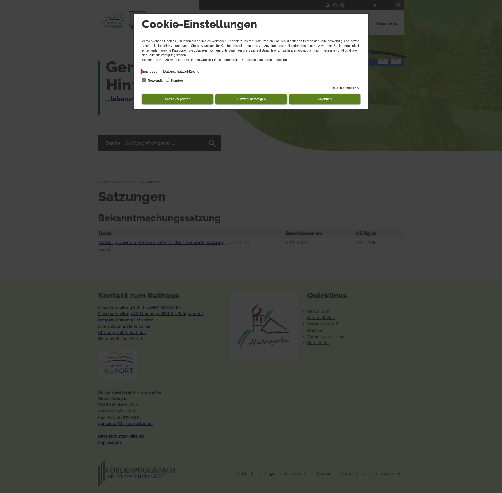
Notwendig (155, 80)
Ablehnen (324, 99)
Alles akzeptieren (177, 99)
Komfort (176, 80)
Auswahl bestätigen (251, 99)
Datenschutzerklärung (181, 71)
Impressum (151, 71)
